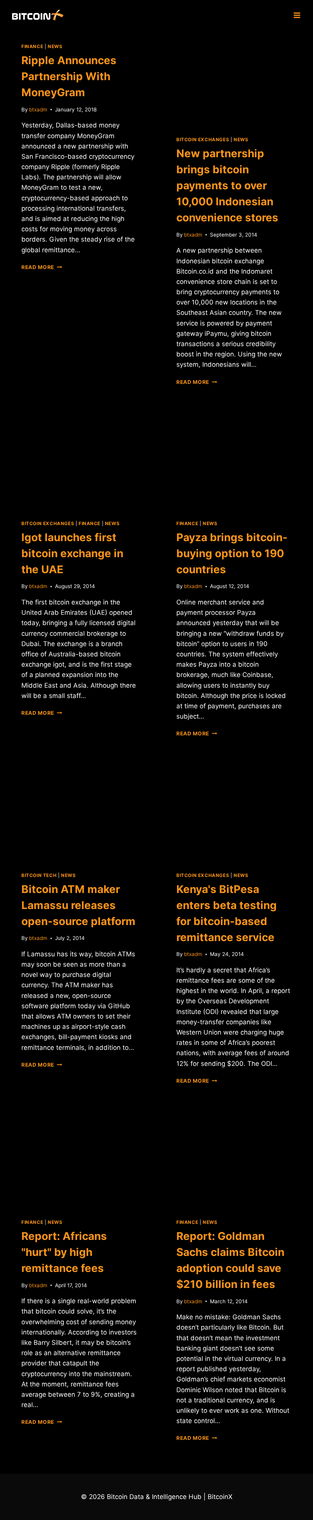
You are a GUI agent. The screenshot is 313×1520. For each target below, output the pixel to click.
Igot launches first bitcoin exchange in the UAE (72, 553)
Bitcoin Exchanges (202, 139)
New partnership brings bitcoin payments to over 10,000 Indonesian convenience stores (227, 185)
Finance (32, 46)
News (55, 46)
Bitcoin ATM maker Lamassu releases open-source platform (78, 905)
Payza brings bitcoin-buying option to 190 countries (231, 553)
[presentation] (234, 77)
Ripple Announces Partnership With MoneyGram (68, 76)
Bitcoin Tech (38, 875)
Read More (41, 267)
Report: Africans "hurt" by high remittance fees (64, 1252)
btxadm (38, 109)
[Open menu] (297, 15)
